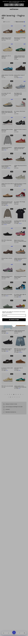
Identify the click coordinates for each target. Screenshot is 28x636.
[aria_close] (14, 325)
